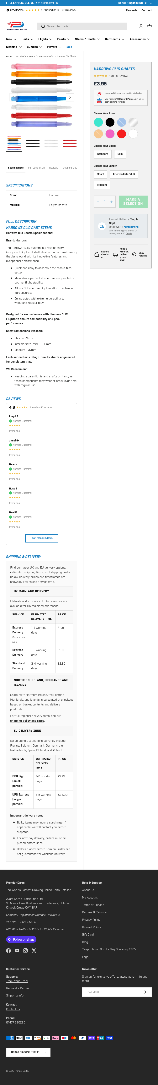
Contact (146, 10)
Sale (69, 47)
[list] (41, 97)
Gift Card (88, 934)
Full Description (36, 167)
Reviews (53, 167)
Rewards (132, 10)
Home (9, 56)
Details (129, 233)
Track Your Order (17, 981)
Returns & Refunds (94, 912)
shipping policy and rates (27, 721)
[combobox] (82, 26)
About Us (88, 890)
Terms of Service (93, 905)
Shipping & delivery (73, 167)
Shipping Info (15, 995)
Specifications (16, 167)
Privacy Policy (91, 919)
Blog (85, 942)
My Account (89, 897)
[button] (149, 26)
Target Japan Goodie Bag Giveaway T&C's (109, 949)
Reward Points (91, 927)
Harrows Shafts (46, 56)
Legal (85, 957)
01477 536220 (15, 1022)
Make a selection (133, 201)
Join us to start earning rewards (124, 100)
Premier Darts (21, 1071)
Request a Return (17, 988)
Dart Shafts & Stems (25, 56)
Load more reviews (42, 538)
